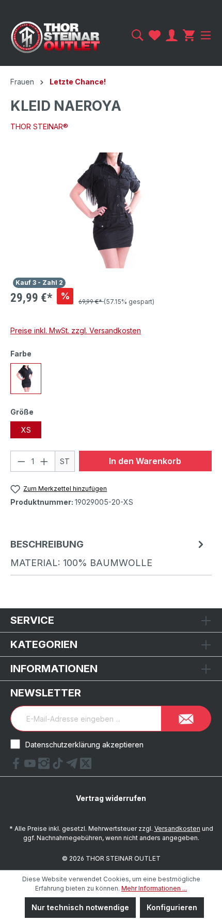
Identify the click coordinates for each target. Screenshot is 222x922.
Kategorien (43, 644)
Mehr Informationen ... (154, 888)
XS (26, 429)
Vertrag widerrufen (111, 798)
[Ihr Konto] (171, 35)
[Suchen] (137, 35)
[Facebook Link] (17, 766)
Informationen (54, 668)
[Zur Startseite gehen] (55, 37)
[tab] (108, 553)
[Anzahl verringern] (21, 461)
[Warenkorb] (188, 35)
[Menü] (204, 35)
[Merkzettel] (154, 35)
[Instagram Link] (45, 766)
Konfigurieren (172, 907)
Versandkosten (177, 828)
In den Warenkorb (145, 461)
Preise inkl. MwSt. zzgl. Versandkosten (75, 330)
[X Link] (85, 766)
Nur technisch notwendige (80, 907)
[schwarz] (25, 378)
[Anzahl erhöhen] (44, 461)
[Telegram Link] (73, 766)
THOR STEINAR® (39, 126)
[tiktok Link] (59, 766)
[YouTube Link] (31, 766)
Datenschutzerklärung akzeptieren (84, 744)
